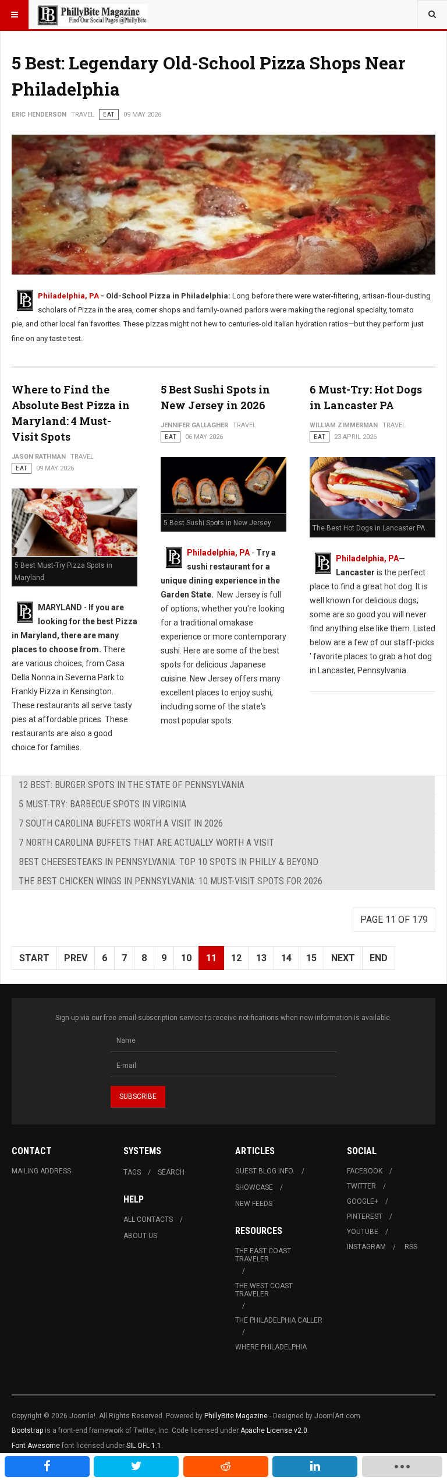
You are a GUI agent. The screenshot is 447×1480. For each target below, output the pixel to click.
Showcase (254, 1187)
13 (261, 958)
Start (34, 958)
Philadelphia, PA (68, 295)
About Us (140, 1236)
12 (236, 958)
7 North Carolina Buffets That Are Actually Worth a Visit (146, 842)
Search (171, 1172)
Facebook (364, 1171)
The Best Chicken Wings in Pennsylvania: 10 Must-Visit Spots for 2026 (170, 881)
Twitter (361, 1186)
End (379, 958)
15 (311, 958)
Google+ (362, 1201)
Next (343, 958)
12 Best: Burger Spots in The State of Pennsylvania (131, 784)
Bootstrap (27, 1430)
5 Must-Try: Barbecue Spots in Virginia (102, 804)
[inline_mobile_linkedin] (314, 1466)
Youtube (362, 1232)
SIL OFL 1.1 (143, 1446)
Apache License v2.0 (273, 1430)
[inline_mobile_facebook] (47, 1466)
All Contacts (148, 1219)
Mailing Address (41, 1171)
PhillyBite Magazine (236, 1416)
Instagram (366, 1247)
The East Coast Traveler (263, 1255)
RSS (411, 1247)
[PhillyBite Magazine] (92, 14)
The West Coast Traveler (264, 1290)
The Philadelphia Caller (278, 1320)
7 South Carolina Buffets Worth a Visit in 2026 (121, 823)
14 (286, 958)
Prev (75, 958)
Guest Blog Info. (265, 1171)
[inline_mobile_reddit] (225, 1466)
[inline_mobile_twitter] (136, 1466)
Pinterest (364, 1216)
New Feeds (253, 1204)
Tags (132, 1172)
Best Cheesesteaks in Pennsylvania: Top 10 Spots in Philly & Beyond (168, 861)
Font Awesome (36, 1446)
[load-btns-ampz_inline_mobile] (402, 1466)
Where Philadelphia (271, 1347)
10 (186, 958)
